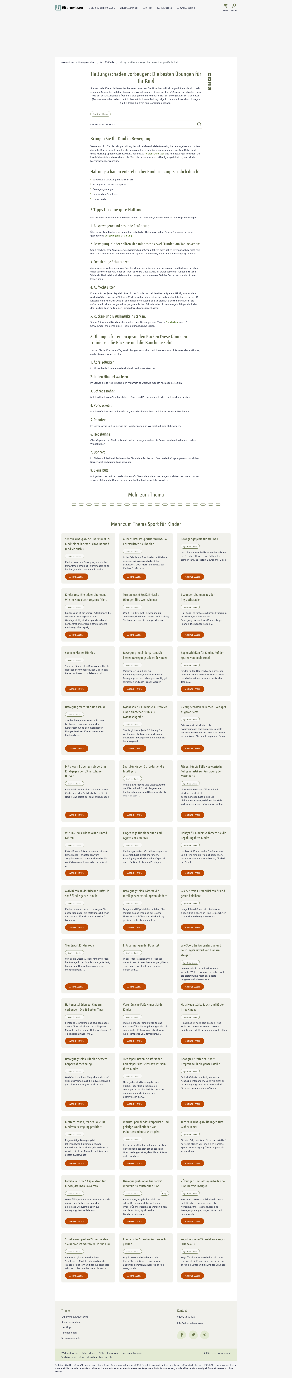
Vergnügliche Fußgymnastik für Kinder (142, 1006)
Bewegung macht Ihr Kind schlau (85, 707)
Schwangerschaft (186, 7)
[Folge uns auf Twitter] (193, 1334)
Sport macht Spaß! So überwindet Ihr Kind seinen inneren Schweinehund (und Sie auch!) (87, 544)
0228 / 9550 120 (186, 1316)
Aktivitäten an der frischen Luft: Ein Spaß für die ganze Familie (87, 893)
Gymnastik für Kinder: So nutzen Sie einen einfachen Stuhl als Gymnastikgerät (145, 712)
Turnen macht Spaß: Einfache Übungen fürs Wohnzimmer (141, 596)
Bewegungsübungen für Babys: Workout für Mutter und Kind (142, 1183)
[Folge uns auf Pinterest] (204, 1334)
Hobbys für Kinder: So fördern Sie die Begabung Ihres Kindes (203, 835)
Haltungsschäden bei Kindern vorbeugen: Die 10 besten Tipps (84, 1006)
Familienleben (164, 7)
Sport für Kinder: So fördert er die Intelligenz (143, 768)
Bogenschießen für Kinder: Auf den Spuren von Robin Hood (202, 654)
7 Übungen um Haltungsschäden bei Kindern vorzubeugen (203, 1183)
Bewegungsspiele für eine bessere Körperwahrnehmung (86, 1061)
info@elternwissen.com (190, 1323)
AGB (101, 1352)
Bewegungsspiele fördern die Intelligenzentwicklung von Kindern (145, 893)
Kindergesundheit (129, 7)
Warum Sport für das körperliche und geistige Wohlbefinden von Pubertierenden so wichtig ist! (146, 1127)
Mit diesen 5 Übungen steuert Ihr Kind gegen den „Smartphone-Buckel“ (85, 771)
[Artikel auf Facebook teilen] (209, 74)
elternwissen (67, 62)
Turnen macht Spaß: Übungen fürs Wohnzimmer (202, 1124)
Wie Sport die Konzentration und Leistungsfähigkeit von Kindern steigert (201, 950)
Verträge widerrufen (72, 1356)
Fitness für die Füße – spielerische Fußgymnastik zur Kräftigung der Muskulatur (201, 771)
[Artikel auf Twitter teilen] (209, 79)
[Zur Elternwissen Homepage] (69, 7)
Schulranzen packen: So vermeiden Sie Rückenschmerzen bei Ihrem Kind (88, 1241)
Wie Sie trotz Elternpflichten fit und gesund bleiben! (203, 893)
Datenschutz (88, 1352)
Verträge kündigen (133, 1352)
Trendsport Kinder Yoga (79, 945)
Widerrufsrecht (69, 1352)
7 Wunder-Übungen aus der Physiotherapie (198, 596)
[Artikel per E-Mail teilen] (209, 84)
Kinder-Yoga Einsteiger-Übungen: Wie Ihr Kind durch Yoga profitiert (86, 596)
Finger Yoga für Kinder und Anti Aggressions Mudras (142, 835)
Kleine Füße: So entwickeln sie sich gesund (144, 1241)
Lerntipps (147, 7)
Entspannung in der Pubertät (141, 945)
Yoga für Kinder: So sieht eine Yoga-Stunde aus (202, 1241)
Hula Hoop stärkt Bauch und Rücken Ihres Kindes (203, 1006)
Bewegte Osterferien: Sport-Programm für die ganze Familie (200, 1061)
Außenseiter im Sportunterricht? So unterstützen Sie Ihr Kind (145, 541)
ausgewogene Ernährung (118, 235)
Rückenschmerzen (155, 153)
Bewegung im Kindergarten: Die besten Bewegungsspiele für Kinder (145, 654)
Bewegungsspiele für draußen (199, 539)
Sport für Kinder (107, 62)
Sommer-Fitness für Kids (80, 652)
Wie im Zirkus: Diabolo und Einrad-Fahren (86, 835)
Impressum (113, 1352)
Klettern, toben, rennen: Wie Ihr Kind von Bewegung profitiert (85, 1124)
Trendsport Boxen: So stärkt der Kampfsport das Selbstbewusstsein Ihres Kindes (144, 1064)
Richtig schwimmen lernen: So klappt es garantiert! (203, 709)
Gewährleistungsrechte (99, 1356)
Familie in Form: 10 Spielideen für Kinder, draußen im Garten (85, 1183)
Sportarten (172, 322)
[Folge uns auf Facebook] (181, 1334)
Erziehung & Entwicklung (102, 7)
